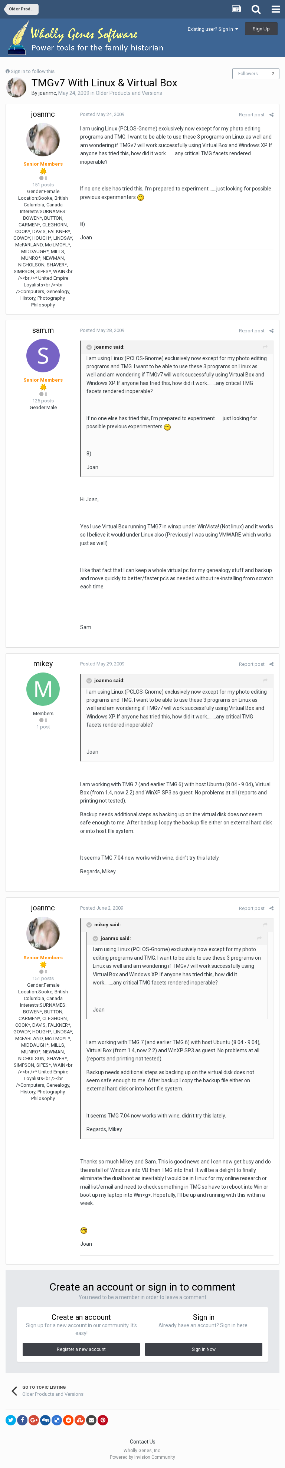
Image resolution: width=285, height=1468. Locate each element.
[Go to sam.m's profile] (43, 355)
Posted (102, 114)
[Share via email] (91, 1420)
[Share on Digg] (45, 1420)
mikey (43, 663)
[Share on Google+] (34, 1420)
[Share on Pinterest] (103, 1420)
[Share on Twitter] (11, 1420)
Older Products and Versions (129, 93)
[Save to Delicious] (57, 1420)
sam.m (43, 330)
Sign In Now (204, 1349)
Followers (248, 73)
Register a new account (81, 1349)
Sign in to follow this (33, 71)
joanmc (47, 93)
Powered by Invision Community (142, 1457)
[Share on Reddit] (68, 1420)
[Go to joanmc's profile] (16, 87)
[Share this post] (271, 114)
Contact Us (142, 1442)
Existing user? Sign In (211, 29)
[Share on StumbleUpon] (80, 1420)
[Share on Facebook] (22, 1420)
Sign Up (261, 28)
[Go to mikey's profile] (43, 689)
